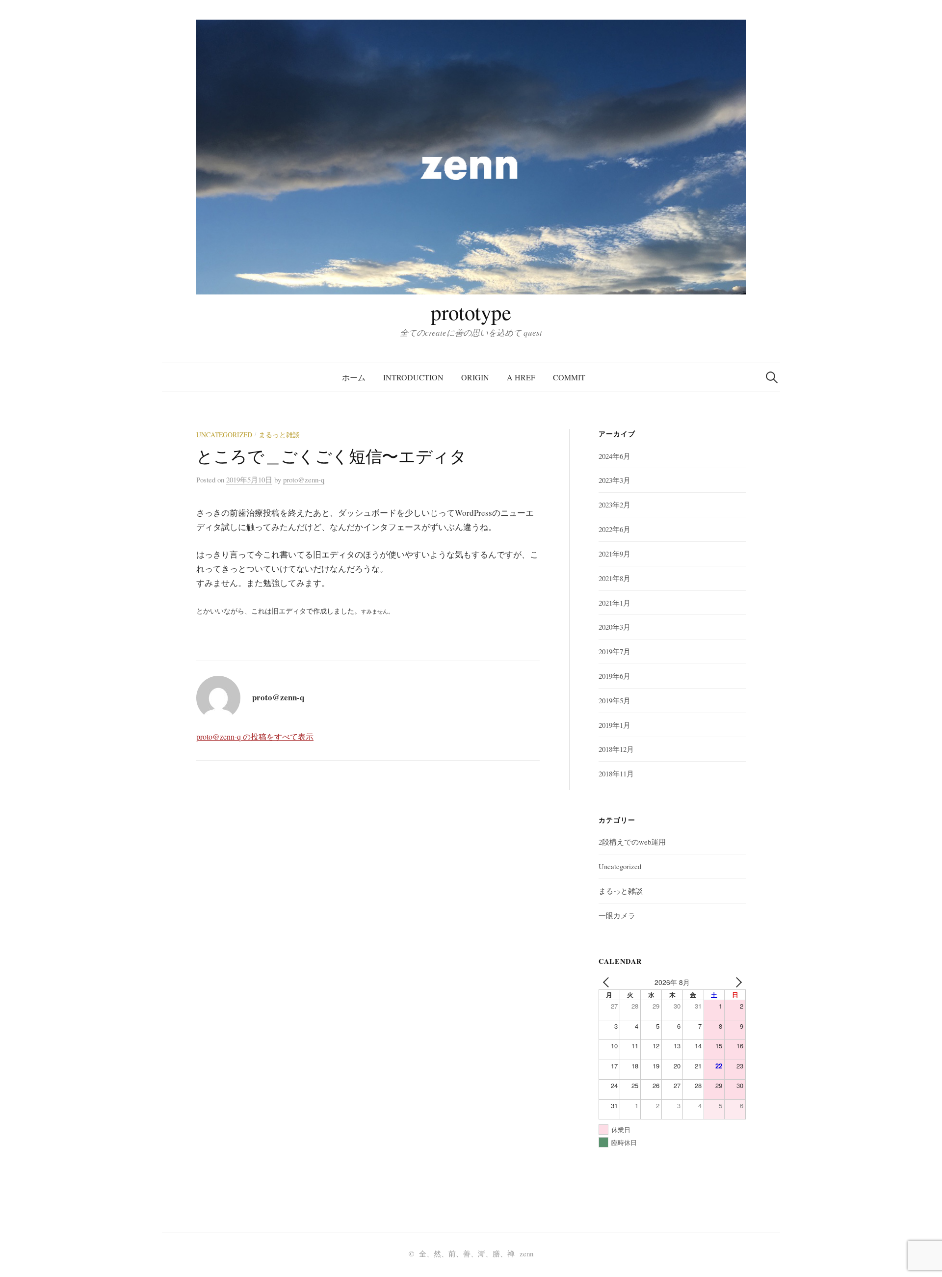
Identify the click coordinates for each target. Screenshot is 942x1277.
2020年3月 (614, 627)
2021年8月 (614, 578)
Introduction (413, 377)
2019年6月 (614, 676)
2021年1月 (614, 603)
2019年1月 (614, 725)
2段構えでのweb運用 (632, 842)
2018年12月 (616, 749)
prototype (471, 312)
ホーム (354, 377)
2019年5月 (614, 700)
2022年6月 (614, 529)
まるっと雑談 (279, 434)
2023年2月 (614, 504)
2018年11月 (616, 773)
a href (521, 377)
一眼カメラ (617, 915)
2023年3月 (614, 480)
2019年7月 (614, 651)
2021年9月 (614, 554)
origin (475, 377)
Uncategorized (224, 434)
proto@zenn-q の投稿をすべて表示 (255, 736)
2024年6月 (614, 456)
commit (569, 377)
